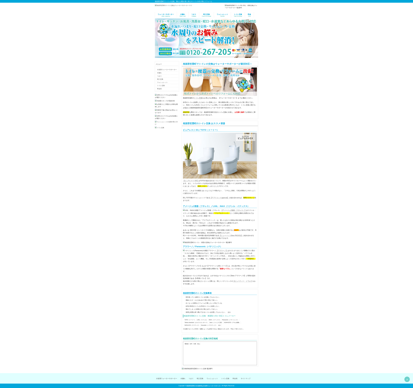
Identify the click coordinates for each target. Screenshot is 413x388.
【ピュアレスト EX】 (190, 181)
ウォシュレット (212, 378)
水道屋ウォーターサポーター (166, 378)
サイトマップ (245, 378)
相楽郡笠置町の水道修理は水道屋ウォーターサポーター (203, 385)
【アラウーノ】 (221, 250)
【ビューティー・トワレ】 (242, 281)
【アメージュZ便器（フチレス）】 (233, 210)
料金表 (235, 378)
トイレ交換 (198, 98)
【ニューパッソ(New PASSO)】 (231, 235)
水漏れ (182, 378)
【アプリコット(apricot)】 (219, 198)
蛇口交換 (200, 378)
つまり (191, 378)
